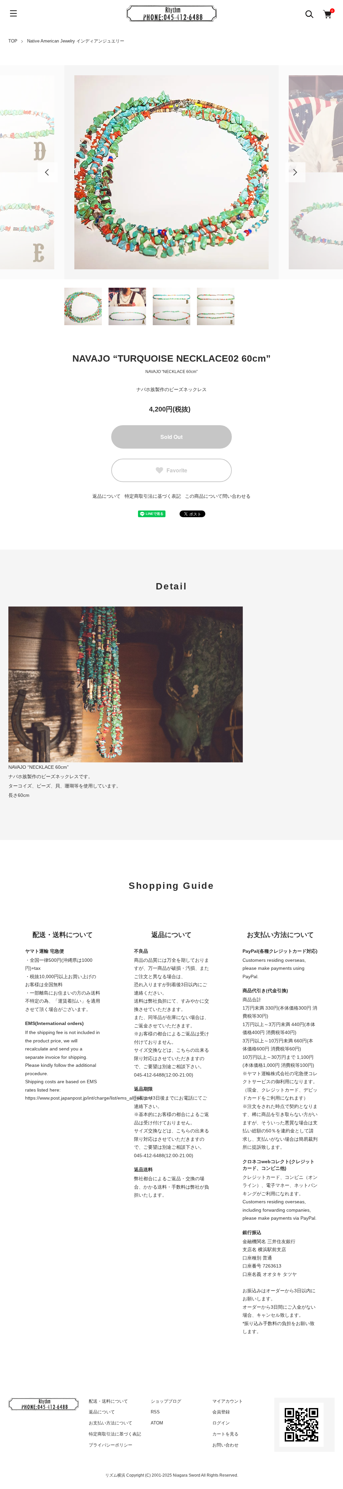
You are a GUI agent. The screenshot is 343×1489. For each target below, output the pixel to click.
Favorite (176, 470)
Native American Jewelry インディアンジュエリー (75, 40)
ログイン (221, 1422)
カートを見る (225, 1433)
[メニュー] (13, 13)
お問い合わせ (225, 1445)
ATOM (157, 1422)
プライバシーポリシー (110, 1445)
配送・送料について (108, 1401)
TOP (12, 40)
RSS (155, 1411)
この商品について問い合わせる (218, 496)
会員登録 (221, 1411)
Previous (48, 172)
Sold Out (171, 437)
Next (295, 172)
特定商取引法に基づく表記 (153, 496)
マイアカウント (227, 1401)
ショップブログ (166, 1401)
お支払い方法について (110, 1422)
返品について (106, 496)
